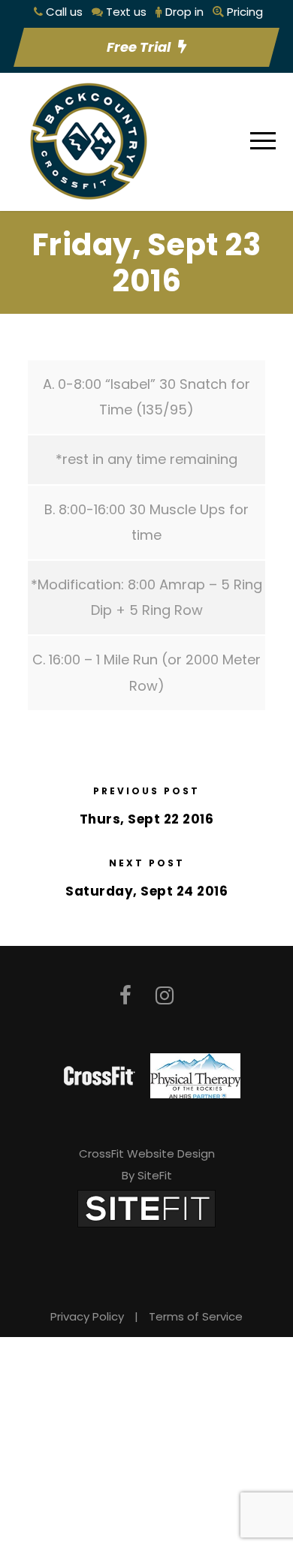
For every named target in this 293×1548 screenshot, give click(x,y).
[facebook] (125, 996)
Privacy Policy (87, 1316)
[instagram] (165, 996)
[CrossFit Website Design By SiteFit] (146, 1208)
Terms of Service (196, 1316)
